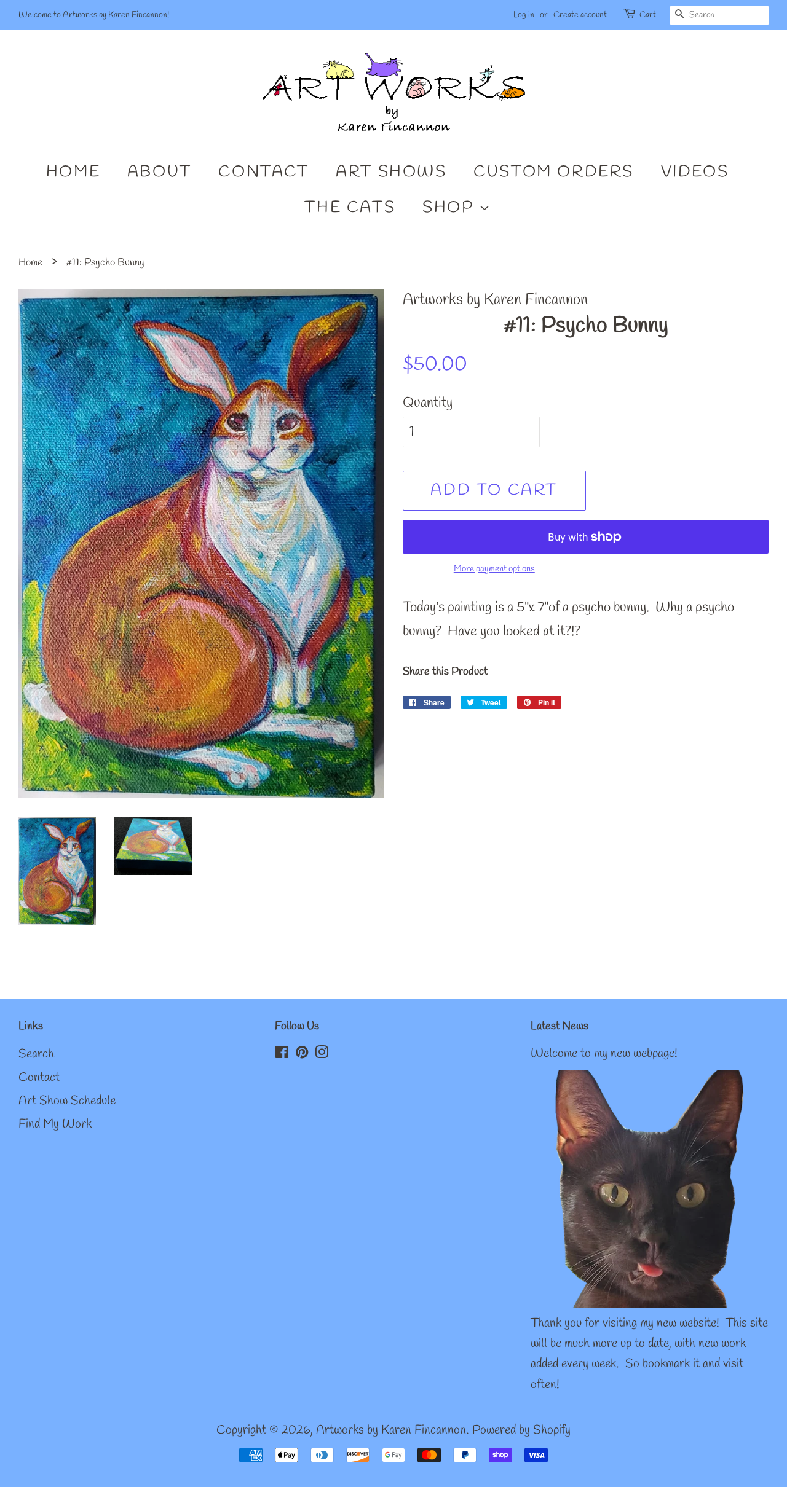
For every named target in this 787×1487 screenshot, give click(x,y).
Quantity (428, 403)
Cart (647, 15)
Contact (263, 172)
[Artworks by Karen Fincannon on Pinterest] (302, 1054)
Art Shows (391, 172)
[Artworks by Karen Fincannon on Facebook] (282, 1054)
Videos (695, 172)
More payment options (494, 569)
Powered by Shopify (521, 1430)
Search (36, 1054)
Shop (450, 207)
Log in (523, 15)
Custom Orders (553, 172)
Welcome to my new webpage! (604, 1054)
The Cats (349, 207)
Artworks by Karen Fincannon (391, 1430)
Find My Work (55, 1124)
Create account (580, 15)
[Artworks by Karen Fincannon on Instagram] (321, 1054)
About (159, 172)
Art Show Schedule (67, 1101)
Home (73, 172)
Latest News (559, 1026)
